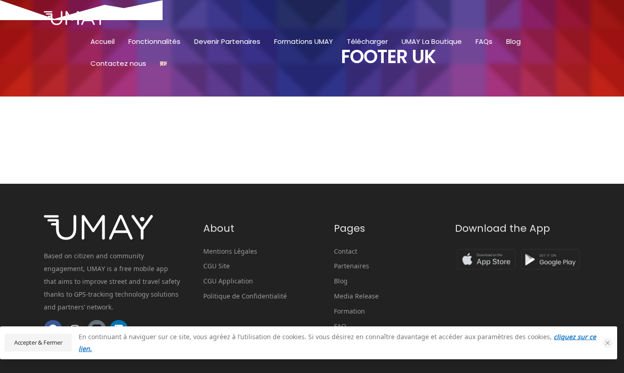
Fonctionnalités (154, 41)
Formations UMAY (303, 41)
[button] (608, 343)
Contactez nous (118, 63)
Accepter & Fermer (38, 342)
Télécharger (367, 41)
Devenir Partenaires (227, 41)
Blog (513, 41)
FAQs (484, 41)
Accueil (102, 41)
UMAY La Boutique (432, 41)
